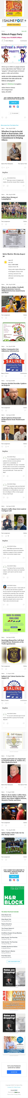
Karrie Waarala (9, 40)
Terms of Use (10, 1094)
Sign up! (14, 102)
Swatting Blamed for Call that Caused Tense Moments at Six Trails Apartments (12, 642)
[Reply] (7, 117)
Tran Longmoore (5, 221)
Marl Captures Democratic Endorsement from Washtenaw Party (13, 419)
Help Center (17, 1087)
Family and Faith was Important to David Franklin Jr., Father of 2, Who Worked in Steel (13, 760)
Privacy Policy (17, 1094)
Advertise (14, 1072)
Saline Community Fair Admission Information (10, 350)
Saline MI (24, 31)
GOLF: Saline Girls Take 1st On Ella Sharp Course (12, 833)
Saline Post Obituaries (7, 163)
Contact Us (10, 1087)
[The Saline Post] (12, 20)
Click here (11, 84)
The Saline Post (22, 163)
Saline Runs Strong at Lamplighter (9, 198)
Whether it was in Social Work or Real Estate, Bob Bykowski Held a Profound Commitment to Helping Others (12, 135)
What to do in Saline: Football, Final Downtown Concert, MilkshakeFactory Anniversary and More (13, 289)
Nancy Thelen (5, 373)
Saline (2, 128)
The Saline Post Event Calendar (10, 912)
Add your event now (14, 961)
